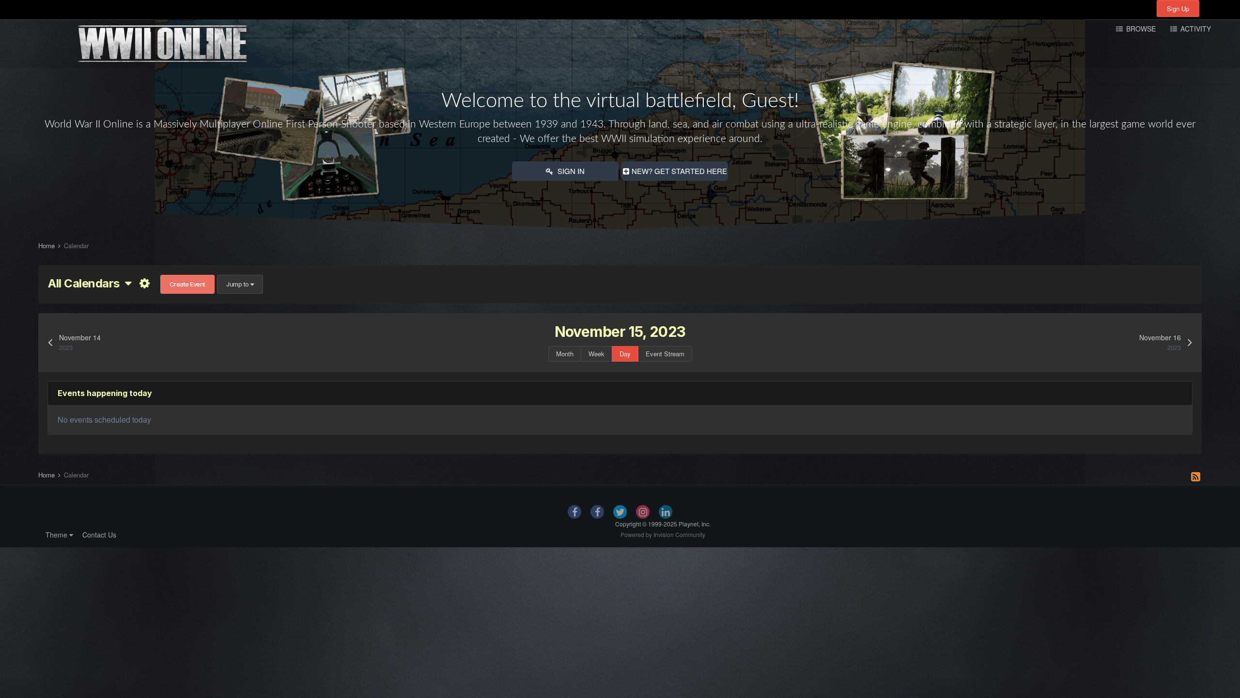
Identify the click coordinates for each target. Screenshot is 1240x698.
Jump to (238, 284)
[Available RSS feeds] (1196, 476)
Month (565, 353)
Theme (57, 534)
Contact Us (99, 534)
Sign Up (1178, 8)
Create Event (187, 284)
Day (625, 353)
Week (596, 353)
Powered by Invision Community (662, 534)
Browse (1140, 28)
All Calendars (86, 283)
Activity (1194, 28)
